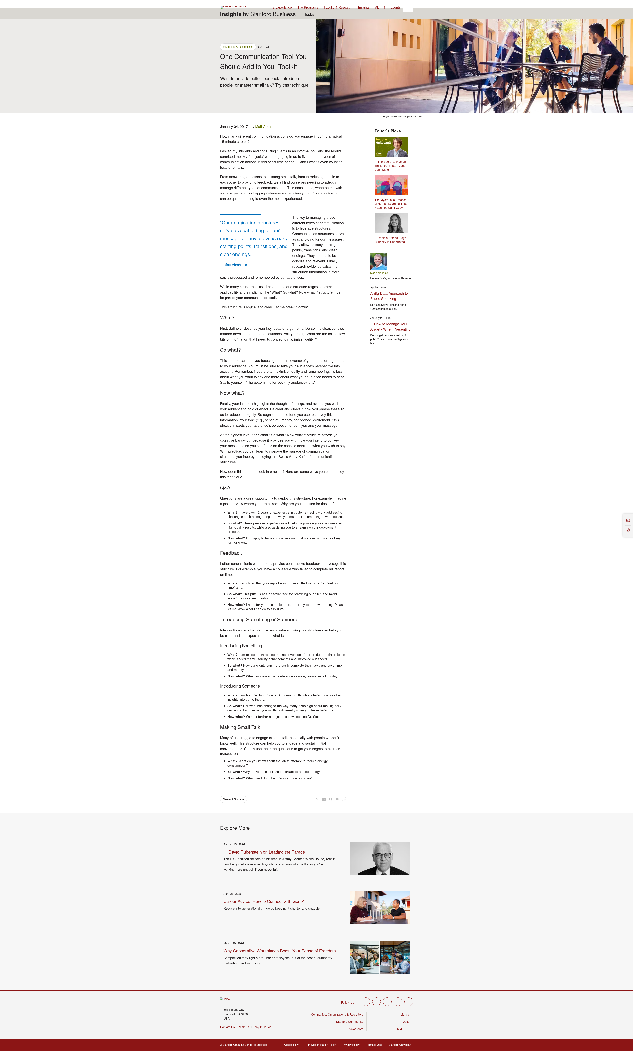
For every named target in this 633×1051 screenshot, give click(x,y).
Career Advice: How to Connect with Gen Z (263, 901)
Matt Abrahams (267, 126)
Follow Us (347, 1002)
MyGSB (403, 1029)
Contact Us (227, 1027)
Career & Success (238, 47)
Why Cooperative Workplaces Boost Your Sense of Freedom (279, 950)
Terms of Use (375, 1045)
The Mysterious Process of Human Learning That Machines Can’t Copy (391, 203)
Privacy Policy (352, 1045)
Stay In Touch (262, 1027)
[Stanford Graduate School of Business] (233, 7)
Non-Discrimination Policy (321, 1045)
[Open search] (408, 7)
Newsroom (356, 1029)
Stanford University (401, 1045)
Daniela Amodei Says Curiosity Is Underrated (390, 239)
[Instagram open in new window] (387, 1001)
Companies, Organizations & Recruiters (337, 1014)
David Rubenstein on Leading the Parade (267, 852)
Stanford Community (349, 1021)
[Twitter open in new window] (366, 1001)
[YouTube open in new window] (398, 1001)
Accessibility (292, 1045)
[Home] (225, 999)
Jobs (406, 1021)
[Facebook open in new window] (376, 1001)
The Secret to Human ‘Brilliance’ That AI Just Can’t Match (390, 165)
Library (404, 1014)
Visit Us (244, 1027)
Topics (309, 14)
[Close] (621, 525)
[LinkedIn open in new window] (408, 1001)
